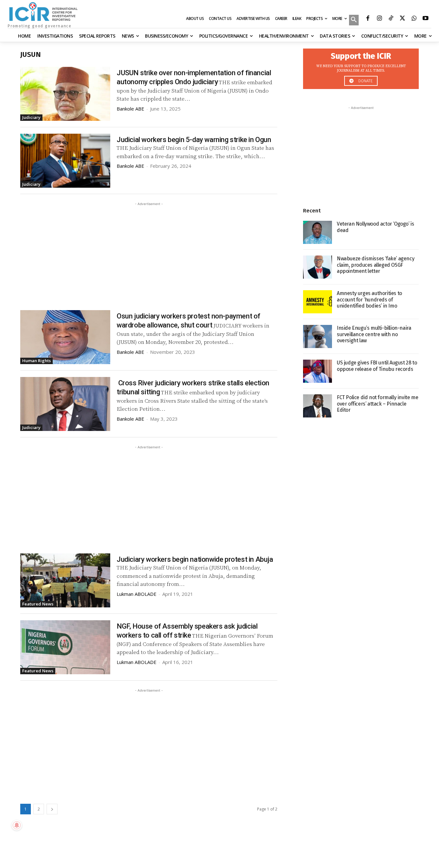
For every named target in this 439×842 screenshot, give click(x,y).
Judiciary (31, 117)
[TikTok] (391, 19)
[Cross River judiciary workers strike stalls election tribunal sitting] (65, 404)
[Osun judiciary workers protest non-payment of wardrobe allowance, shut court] (65, 337)
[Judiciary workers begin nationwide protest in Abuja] (65, 580)
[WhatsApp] (414, 19)
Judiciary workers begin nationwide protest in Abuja (195, 559)
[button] (354, 20)
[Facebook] (367, 19)
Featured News (37, 604)
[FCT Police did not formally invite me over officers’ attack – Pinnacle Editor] (317, 405)
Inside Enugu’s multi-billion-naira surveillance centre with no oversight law (374, 334)
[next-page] (52, 809)
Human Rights (36, 360)
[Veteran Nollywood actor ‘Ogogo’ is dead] (317, 232)
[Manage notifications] (17, 825)
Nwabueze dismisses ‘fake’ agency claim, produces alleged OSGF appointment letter (375, 264)
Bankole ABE (130, 108)
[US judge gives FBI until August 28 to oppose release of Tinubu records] (317, 371)
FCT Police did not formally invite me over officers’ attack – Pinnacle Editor (377, 403)
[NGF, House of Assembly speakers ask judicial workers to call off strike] (65, 647)
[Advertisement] (148, 252)
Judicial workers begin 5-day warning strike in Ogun (194, 140)
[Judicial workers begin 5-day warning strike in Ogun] (65, 161)
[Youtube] (425, 19)
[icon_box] (361, 67)
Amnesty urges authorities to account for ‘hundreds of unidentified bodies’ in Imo (369, 299)
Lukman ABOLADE (137, 594)
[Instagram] (379, 19)
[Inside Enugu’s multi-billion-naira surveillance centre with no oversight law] (317, 336)
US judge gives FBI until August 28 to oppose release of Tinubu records (377, 366)
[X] (402, 19)
